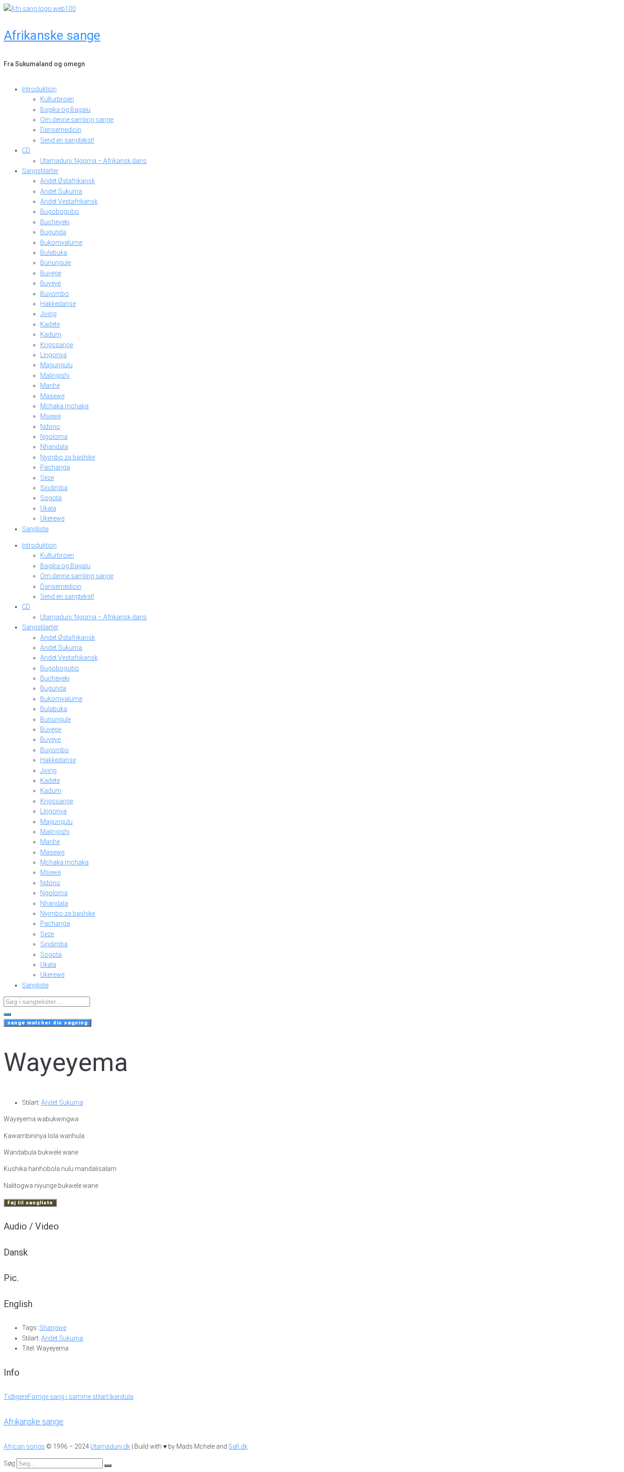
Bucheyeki (54, 222)
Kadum (50, 334)
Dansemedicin (60, 129)
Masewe (52, 396)
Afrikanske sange (52, 35)
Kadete (50, 324)
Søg (9, 1463)
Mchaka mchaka (64, 406)
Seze (47, 477)
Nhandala (54, 446)
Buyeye (50, 283)
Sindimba (54, 487)
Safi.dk (238, 1446)
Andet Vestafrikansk (69, 201)
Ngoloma (54, 436)
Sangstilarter (40, 170)
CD (26, 150)
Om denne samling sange (76, 119)
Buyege (50, 273)
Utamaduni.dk (110, 1446)
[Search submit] (7, 1014)
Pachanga (55, 467)
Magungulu (56, 365)
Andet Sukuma (61, 191)
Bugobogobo (59, 211)
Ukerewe (52, 518)
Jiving (48, 313)
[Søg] (107, 1465)
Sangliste (35, 529)
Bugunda (53, 232)
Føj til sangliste (30, 1203)
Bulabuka (53, 252)
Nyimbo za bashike (67, 457)
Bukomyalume (61, 242)
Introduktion (39, 89)
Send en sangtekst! (67, 140)
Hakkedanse (58, 303)
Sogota (51, 497)
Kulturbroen (57, 99)
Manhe (50, 385)
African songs (24, 1446)
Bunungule (55, 262)
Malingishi (54, 375)
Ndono (50, 426)
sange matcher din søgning (47, 1023)
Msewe (50, 416)
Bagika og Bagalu (65, 109)
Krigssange (56, 344)
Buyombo (54, 293)
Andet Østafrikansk (67, 181)
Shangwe (52, 1327)
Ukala (48, 508)
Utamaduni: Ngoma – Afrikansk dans (93, 160)
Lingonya (53, 355)
